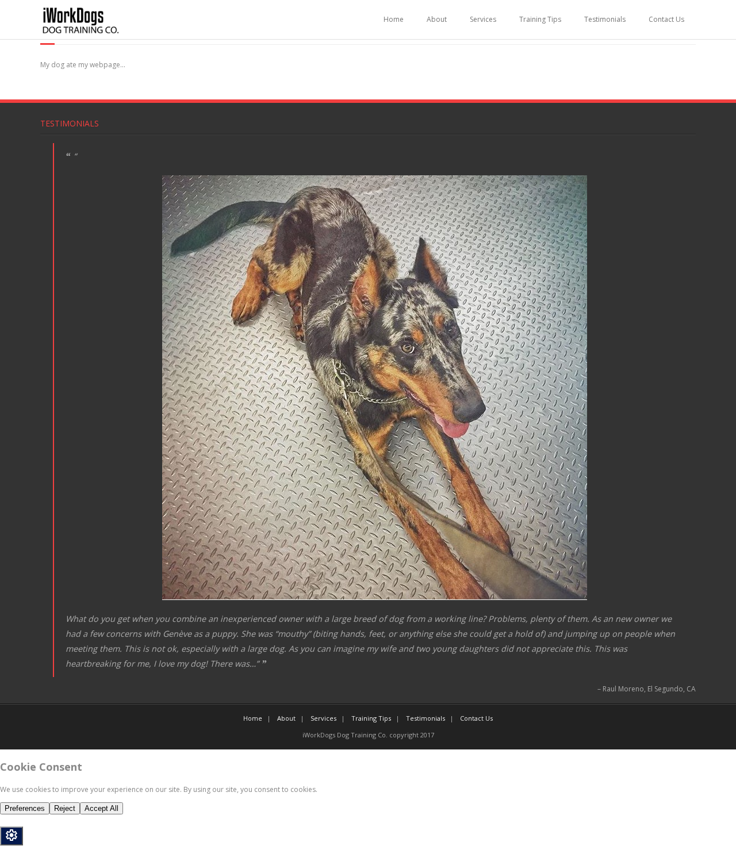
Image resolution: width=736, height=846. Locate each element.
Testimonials (605, 19)
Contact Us (666, 19)
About (437, 19)
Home (394, 19)
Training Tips (540, 19)
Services (483, 19)
